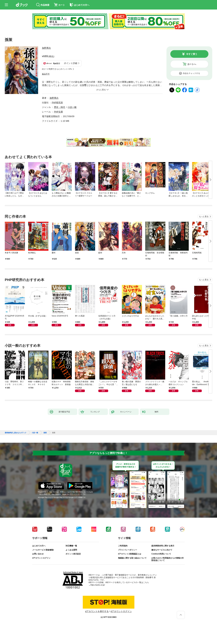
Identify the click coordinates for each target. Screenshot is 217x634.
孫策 (45, 433)
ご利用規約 (123, 546)
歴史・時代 (59, 107)
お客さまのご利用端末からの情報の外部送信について (167, 559)
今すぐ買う (191, 54)
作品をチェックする (191, 73)
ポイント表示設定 (73, 554)
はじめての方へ (39, 546)
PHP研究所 (57, 102)
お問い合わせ (38, 554)
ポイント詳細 (70, 63)
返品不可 (46, 74)
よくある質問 (71, 550)
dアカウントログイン (41, 558)
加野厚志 (46, 48)
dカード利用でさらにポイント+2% (57, 69)
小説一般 (72, 107)
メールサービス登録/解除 (43, 550)
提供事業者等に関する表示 (162, 546)
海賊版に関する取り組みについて (132, 558)
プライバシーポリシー (127, 550)
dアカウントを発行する (97, 611)
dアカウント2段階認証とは (129, 554)
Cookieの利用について (161, 554)
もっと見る (204, 216)
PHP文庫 (58, 111)
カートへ (191, 64)
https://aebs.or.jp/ (97, 585)
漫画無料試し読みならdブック (15, 433)
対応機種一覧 (71, 546)
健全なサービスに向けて (161, 550)
